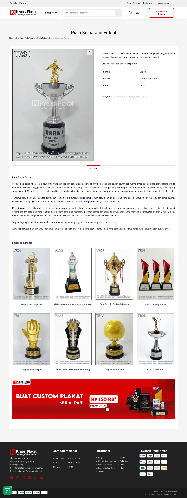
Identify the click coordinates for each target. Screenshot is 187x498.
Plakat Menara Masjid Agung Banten (73, 304)
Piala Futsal (42, 38)
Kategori (49, 12)
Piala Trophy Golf (156, 369)
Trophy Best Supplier (31, 304)
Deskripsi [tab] (93, 168)
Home (12, 38)
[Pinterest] (29, 477)
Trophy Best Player (114, 369)
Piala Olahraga (128, 96)
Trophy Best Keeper (31, 369)
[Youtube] (41, 477)
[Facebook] (11, 477)
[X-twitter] (23, 477)
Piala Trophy (30, 38)
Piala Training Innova (155, 304)
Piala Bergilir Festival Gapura (114, 304)
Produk (19, 38)
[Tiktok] (35, 477)
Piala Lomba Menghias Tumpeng (73, 369)
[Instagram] (17, 477)
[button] (89, 52)
